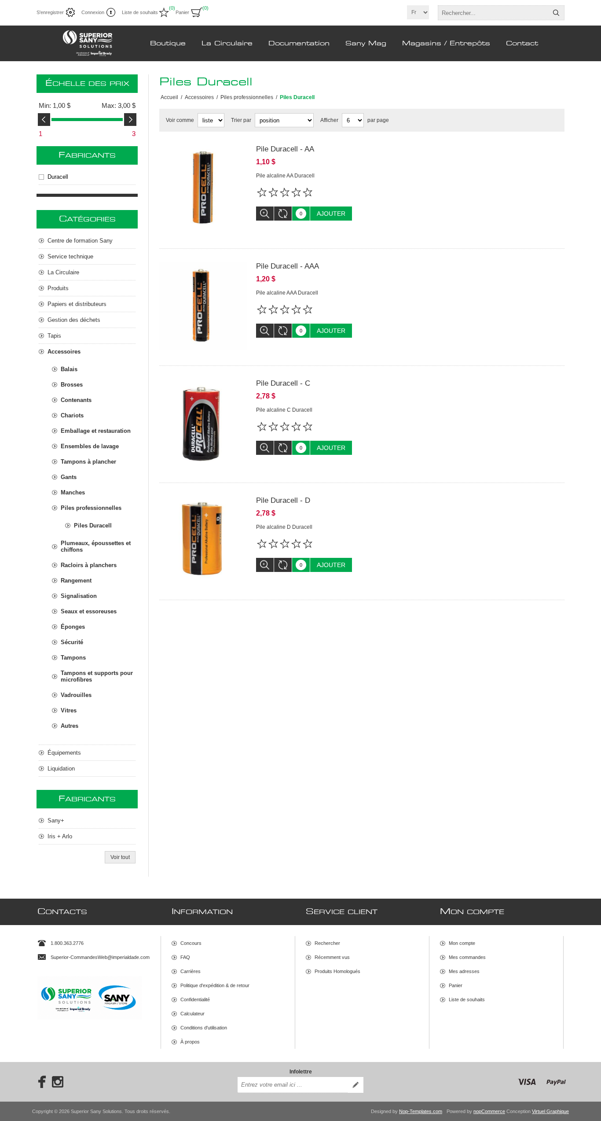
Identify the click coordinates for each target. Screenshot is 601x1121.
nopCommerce (489, 1111)
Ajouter (331, 213)
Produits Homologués (337, 971)
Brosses (72, 384)
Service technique (70, 256)
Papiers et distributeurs (77, 304)
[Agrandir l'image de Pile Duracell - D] (203, 540)
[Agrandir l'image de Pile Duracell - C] (203, 423)
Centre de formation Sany (80, 240)
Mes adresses (464, 971)
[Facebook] (39, 1082)
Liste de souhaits (467, 999)
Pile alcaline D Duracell (284, 527)
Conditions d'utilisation (203, 1027)
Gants (69, 477)
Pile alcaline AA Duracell (285, 176)
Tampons (73, 657)
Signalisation (79, 596)
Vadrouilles (76, 695)
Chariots (72, 415)
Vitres (69, 710)
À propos (190, 1041)
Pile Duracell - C (283, 383)
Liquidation (61, 768)
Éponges (73, 626)
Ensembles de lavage (90, 446)
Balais (69, 369)
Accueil (169, 97)
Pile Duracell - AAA (287, 266)
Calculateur (192, 1013)
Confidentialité (195, 999)
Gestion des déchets (74, 320)
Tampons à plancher (88, 461)
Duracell (58, 176)
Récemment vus (332, 957)
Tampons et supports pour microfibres (97, 676)
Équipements (64, 752)
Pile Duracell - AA (285, 149)
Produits (58, 288)
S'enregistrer (50, 12)
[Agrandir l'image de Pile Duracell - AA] (203, 189)
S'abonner (355, 1085)
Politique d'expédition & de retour (214, 985)
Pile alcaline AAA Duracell (287, 293)
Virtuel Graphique (550, 1111)
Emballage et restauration (96, 431)
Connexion (92, 12)
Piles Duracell (93, 525)
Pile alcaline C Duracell (284, 410)
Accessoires (64, 351)
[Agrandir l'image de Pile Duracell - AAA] (203, 306)
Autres (69, 726)
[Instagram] (58, 1082)
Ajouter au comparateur (283, 213)
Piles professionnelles (91, 508)
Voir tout (120, 857)
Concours (191, 943)
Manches (73, 492)
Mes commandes (467, 957)
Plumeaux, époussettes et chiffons (96, 546)
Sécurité (72, 642)
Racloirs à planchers (89, 565)
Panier (455, 985)
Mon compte (462, 943)
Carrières (190, 971)
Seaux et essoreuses (89, 611)
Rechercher (556, 13)
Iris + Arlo (60, 836)
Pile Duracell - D (283, 500)
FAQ (185, 957)
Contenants (76, 400)
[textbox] (493, 13)
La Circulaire (63, 272)
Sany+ (56, 820)
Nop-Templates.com (420, 1111)
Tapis (54, 335)
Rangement (76, 580)
